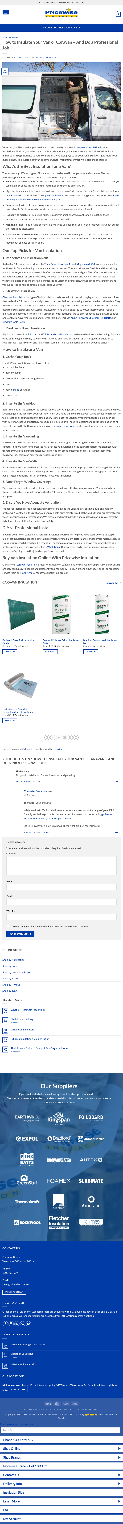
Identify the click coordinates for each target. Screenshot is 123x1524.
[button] (118, 14)
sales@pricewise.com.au (15, 1284)
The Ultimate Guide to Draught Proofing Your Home (39, 1048)
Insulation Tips (10, 37)
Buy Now (10, 652)
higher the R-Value (53, 195)
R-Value (15, 195)
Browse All (112, 582)
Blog (95, 1409)
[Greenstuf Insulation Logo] (27, 1180)
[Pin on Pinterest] (70, 737)
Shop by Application (13, 959)
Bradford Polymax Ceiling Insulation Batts (61, 642)
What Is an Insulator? (22, 1029)
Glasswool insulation (13, 297)
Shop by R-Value (11, 984)
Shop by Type (9, 990)
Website (10, 911)
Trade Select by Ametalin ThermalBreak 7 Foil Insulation (17, 710)
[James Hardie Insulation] (91, 1139)
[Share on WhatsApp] (47, 737)
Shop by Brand (10, 965)
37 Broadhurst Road (95, 1384)
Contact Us (30, 1409)
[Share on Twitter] (58, 737)
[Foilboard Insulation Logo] (91, 1118)
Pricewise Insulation (45, 57)
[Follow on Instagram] (11, 1323)
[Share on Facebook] (52, 737)
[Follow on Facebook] (5, 1323)
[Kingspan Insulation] (59, 1118)
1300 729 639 (27, 572)
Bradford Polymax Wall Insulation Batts (100, 642)
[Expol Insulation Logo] (27, 1139)
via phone (25, 1311)
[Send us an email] (17, 1323)
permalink (57, 749)
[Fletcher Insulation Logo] (59, 1201)
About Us (86, 1409)
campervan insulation (88, 147)
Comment (12, 853)
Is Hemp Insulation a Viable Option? (30, 1038)
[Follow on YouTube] (28, 1323)
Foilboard (41, 818)
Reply (118, 781)
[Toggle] (119, 960)
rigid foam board (66, 425)
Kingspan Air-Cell (61, 818)
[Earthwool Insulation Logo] (27, 1118)
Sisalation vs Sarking (22, 1018)
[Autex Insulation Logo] (91, 1160)
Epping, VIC (54, 1384)
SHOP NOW (91, 1521)
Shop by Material (11, 978)
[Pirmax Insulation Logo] (91, 1222)
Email (9, 896)
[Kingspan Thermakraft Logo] (27, 1201)
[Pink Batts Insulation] (27, 1160)
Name (10, 881)
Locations (45, 1409)
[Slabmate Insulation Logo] (91, 1180)
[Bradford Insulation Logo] (59, 1139)
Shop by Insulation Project (16, 972)
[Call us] (22, 1323)
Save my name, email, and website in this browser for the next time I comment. (50, 926)
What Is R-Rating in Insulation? (28, 1009)
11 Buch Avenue (38, 1384)
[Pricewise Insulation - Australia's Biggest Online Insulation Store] (61, 14)
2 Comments (19, 1022)
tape (16, 389)
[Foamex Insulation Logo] (59, 1180)
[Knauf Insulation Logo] (59, 1160)
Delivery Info (60, 1409)
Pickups (74, 1409)
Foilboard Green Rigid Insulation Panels (18, 642)
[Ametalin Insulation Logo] (91, 1201)
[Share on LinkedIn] (76, 737)
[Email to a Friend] (64, 737)
